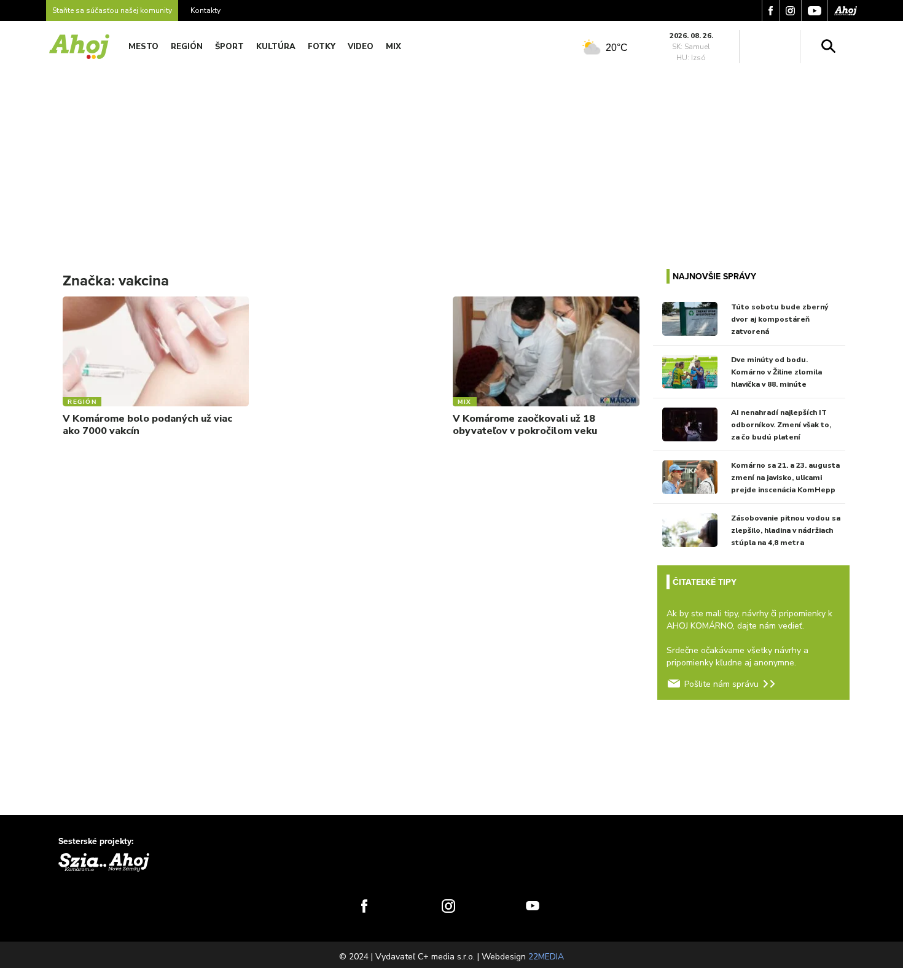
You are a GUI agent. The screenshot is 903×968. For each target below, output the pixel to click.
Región (187, 46)
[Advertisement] (451, 158)
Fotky (321, 46)
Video (360, 46)
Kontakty (205, 10)
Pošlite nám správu (721, 684)
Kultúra (275, 46)
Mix (393, 46)
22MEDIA (546, 956)
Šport (229, 46)
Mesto (143, 46)
